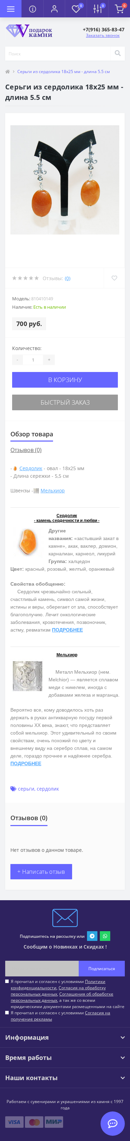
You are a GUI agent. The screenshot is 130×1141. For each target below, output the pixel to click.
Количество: (27, 348)
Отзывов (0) (26, 450)
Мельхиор (53, 490)
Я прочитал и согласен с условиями (60, 1016)
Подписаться (101, 969)
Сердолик (30, 468)
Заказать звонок (103, 35)
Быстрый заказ (65, 402)
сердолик (48, 788)
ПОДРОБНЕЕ (67, 630)
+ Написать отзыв (41, 871)
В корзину (65, 379)
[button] (54, 8)
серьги (26, 788)
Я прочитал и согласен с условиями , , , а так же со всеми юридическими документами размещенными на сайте (67, 993)
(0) (67, 278)
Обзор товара (31, 434)
